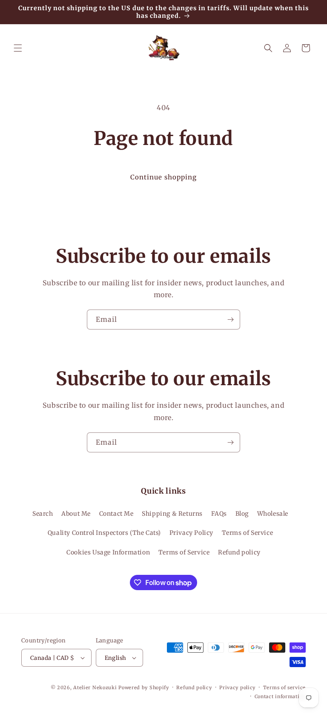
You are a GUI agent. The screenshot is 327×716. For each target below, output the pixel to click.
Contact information (280, 696)
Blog (242, 513)
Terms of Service (247, 533)
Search (42, 513)
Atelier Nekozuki (95, 687)
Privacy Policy (191, 533)
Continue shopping (163, 177)
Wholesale (272, 513)
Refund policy (239, 552)
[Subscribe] (230, 320)
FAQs (219, 513)
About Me (76, 513)
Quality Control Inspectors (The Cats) (104, 533)
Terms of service (284, 687)
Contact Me (116, 513)
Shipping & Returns (172, 513)
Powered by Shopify (143, 687)
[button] (18, 48)
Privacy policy (237, 687)
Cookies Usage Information (108, 552)
